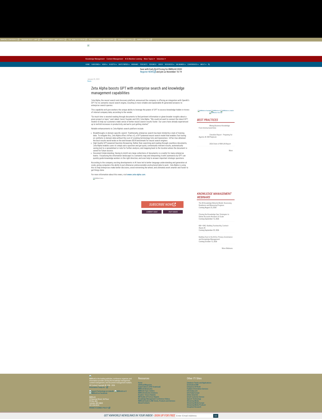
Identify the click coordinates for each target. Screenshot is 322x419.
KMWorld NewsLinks (145, 389)
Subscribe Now (160, 205)
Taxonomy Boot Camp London (53, 40)
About (202, 64)
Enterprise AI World (125, 40)
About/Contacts (144, 403)
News (104, 64)
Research (152, 64)
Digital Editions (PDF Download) (149, 387)
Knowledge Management (95, 59)
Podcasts (143, 64)
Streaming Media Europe (195, 403)
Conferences (192, 64)
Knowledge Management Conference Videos (154, 399)
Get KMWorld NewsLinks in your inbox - (139, 415)
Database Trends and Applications (199, 383)
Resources (169, 64)
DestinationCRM (192, 385)
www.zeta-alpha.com (136, 174)
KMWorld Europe (143, 40)
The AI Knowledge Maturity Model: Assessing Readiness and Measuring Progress (215, 204)
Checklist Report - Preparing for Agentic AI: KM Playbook (215, 136)
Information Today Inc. (97, 387)
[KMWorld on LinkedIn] (101, 391)
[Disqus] (140, 252)
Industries (160, 59)
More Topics (148, 59)
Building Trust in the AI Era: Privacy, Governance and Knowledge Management (216, 238)
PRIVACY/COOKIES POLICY (98, 408)
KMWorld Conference (9, 40)
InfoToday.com (192, 391)
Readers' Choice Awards (147, 395)
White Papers (123, 64)
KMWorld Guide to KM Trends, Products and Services (156, 401)
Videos (160, 64)
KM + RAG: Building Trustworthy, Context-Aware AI (214, 227)
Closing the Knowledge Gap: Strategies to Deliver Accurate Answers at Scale (214, 215)
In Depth (112, 64)
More (231, 150)
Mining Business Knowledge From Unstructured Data (214, 127)
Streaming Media (193, 401)
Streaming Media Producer (196, 405)
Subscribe (95, 64)
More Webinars (227, 248)
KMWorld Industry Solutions (148, 393)
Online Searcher (192, 395)
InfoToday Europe (193, 393)
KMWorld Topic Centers (146, 391)
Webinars (134, 64)
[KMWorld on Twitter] (120, 391)
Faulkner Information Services (197, 389)
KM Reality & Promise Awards (148, 397)
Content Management (115, 59)
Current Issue (151, 212)
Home (88, 64)
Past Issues (172, 212)
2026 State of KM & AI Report (220, 144)
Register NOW (146, 71)
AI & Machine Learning (133, 59)
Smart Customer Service (195, 397)
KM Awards (180, 64)
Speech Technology (194, 399)
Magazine (145, 385)
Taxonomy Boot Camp (29, 40)
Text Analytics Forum (76, 40)
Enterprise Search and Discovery (101, 40)
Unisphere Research (194, 407)
